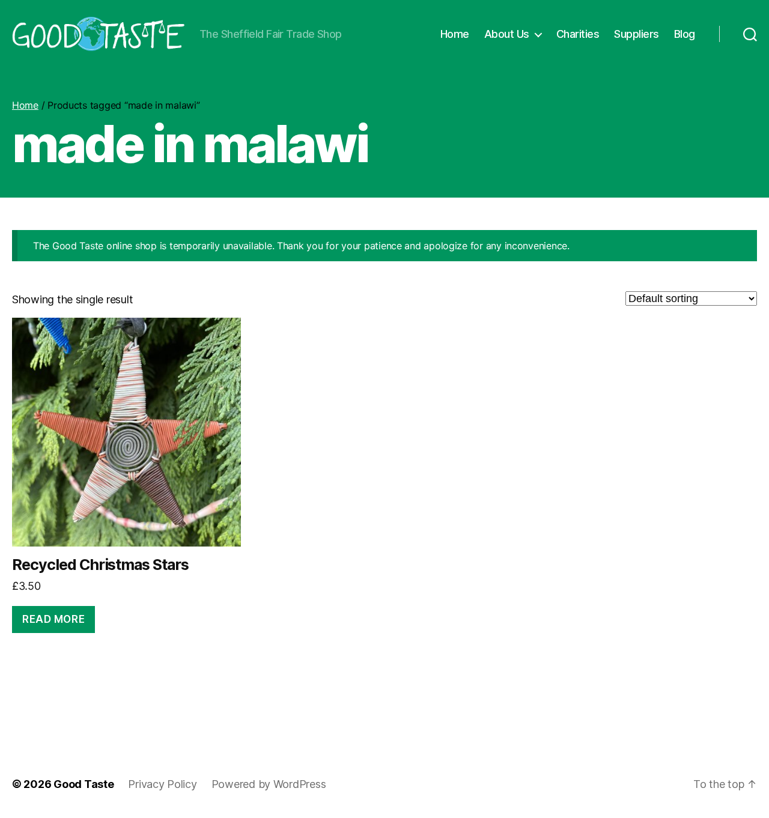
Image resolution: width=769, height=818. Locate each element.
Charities (578, 34)
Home (454, 34)
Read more (53, 619)
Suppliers (636, 34)
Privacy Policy (162, 784)
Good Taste (83, 784)
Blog (684, 34)
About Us (506, 34)
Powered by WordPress (268, 784)
